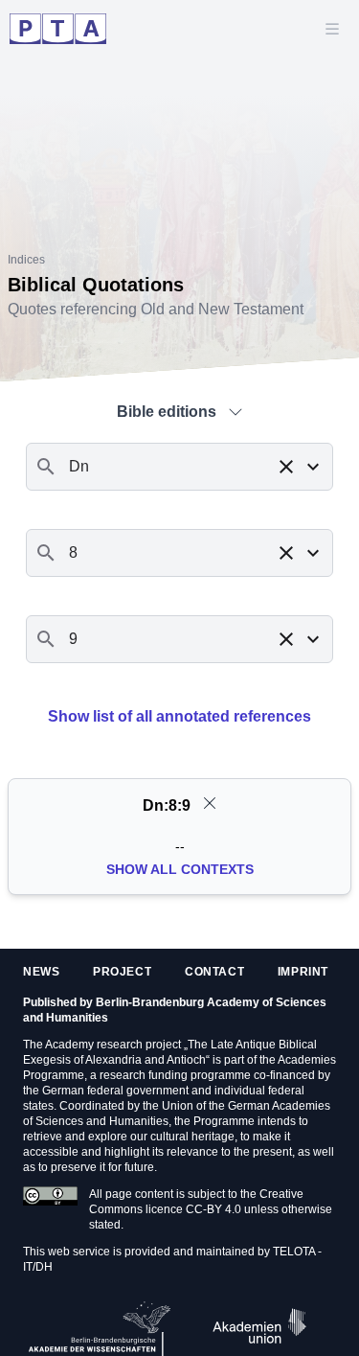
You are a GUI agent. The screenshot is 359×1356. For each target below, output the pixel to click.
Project (122, 971)
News (41, 971)
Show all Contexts (180, 869)
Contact (214, 971)
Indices (26, 259)
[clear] (209, 803)
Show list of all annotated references (179, 716)
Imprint (303, 971)
